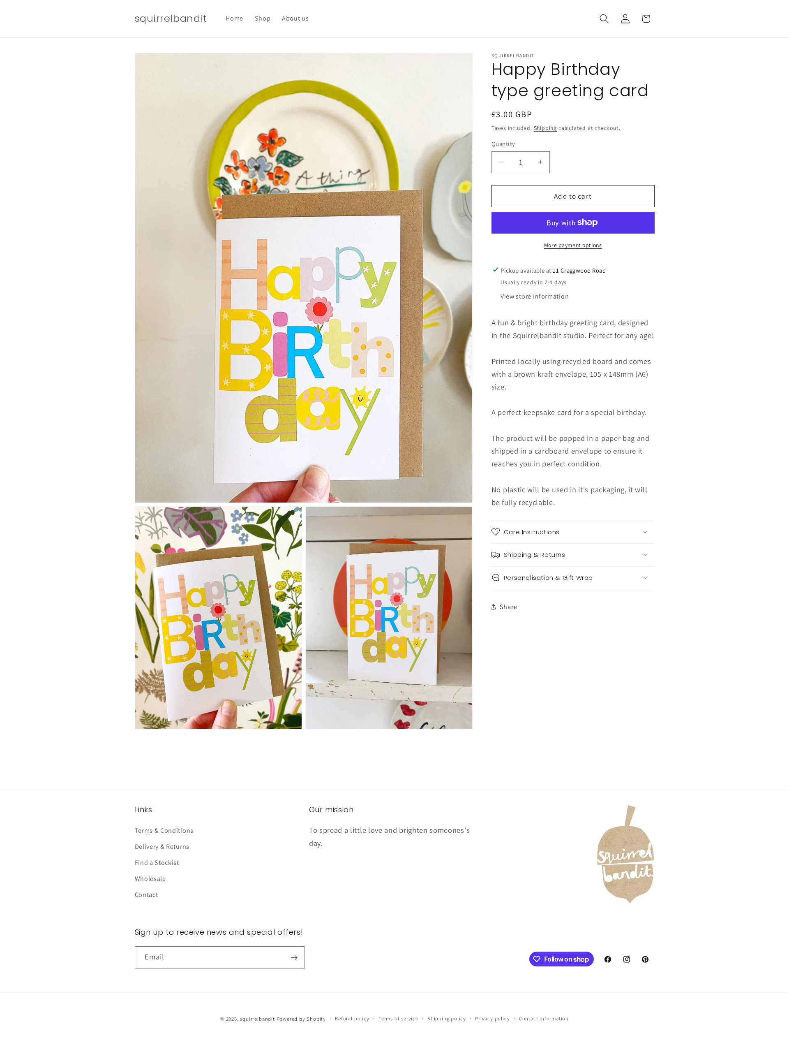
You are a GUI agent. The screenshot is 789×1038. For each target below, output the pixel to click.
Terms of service (398, 1018)
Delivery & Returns (162, 847)
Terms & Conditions (164, 831)
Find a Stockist (157, 862)
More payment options (573, 244)
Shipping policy (446, 1018)
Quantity (503, 143)
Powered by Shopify (301, 1018)
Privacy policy (492, 1018)
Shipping (545, 127)
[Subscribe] (294, 957)
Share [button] (508, 606)
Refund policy (352, 1018)
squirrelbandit (257, 1018)
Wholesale (150, 878)
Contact (146, 894)
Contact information (544, 1018)
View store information (535, 296)
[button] (604, 18)
